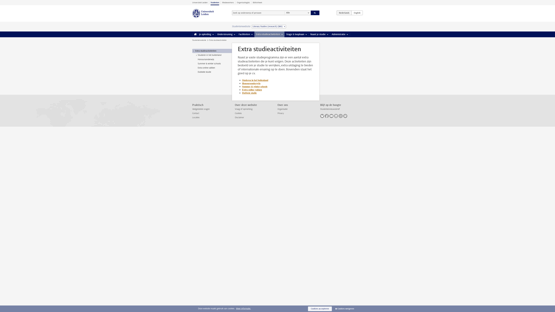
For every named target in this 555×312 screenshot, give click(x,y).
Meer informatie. (243, 308)
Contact (195, 113)
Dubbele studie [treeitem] (204, 72)
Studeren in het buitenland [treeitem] (209, 55)
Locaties (195, 117)
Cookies (238, 113)
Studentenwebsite (199, 40)
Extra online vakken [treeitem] (206, 67)
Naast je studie (318, 34)
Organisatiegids (243, 2)
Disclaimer (239, 117)
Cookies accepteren (320, 308)
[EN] (357, 13)
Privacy (281, 113)
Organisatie (282, 109)
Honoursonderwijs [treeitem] (206, 59)
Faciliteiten (244, 34)
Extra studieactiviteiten (268, 34)
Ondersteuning (225, 34)
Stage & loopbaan (295, 34)
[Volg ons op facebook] (327, 116)
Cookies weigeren (345, 308)
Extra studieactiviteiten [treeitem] (205, 51)
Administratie (338, 34)
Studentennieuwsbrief (330, 109)
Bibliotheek (257, 2)
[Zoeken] (315, 13)
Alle (288, 12)
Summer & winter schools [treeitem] (209, 63)
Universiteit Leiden (200, 2)
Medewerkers (228, 2)
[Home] (194, 34)
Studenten (215, 2)
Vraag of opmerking (243, 109)
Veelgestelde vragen (201, 109)
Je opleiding (205, 34)
